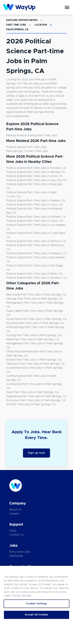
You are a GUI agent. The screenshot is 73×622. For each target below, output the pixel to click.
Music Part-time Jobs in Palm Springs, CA (32, 392)
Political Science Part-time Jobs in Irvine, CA (34, 176)
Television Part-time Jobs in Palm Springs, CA (35, 364)
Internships (16, 556)
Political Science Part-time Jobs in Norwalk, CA (36, 168)
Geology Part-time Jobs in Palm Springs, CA (34, 298)
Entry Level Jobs (19, 552)
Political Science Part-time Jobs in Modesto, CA (36, 253)
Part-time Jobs (16, 25)
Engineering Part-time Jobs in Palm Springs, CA (36, 396)
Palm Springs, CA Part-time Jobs (27, 151)
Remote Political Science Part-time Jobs (31, 135)
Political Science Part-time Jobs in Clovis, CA (34, 221)
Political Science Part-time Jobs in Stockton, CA (36, 278)
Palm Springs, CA (17, 29)
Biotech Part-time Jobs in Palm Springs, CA (33, 359)
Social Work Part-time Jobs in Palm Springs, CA (36, 319)
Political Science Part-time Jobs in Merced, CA (35, 172)
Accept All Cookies (36, 614)
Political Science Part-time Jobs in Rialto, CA (34, 273)
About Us (15, 509)
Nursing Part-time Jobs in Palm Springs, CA (33, 335)
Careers (14, 513)
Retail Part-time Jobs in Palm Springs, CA (32, 339)
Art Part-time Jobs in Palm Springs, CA (31, 404)
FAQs (12, 530)
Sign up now (36, 453)
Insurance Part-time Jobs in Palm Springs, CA (35, 323)
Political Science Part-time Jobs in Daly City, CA (36, 180)
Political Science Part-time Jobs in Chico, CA (34, 204)
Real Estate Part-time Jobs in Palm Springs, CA (36, 294)
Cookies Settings (36, 603)
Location (41, 25)
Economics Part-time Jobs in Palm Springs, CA (35, 400)
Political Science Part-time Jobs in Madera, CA (35, 200)
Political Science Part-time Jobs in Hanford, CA (36, 241)
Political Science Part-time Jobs (26, 147)
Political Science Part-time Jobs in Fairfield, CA (36, 217)
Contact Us (16, 535)
